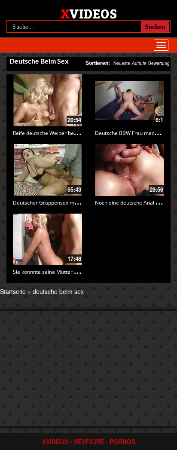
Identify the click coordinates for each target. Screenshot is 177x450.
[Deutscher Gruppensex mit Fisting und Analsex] (47, 170)
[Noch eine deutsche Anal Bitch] (129, 170)
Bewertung (159, 63)
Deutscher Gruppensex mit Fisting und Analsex (69, 202)
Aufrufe (139, 63)
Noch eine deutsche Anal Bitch (131, 202)
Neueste (121, 63)
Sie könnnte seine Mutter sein (48, 272)
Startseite (13, 291)
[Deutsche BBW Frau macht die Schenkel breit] (129, 100)
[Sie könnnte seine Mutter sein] (47, 240)
